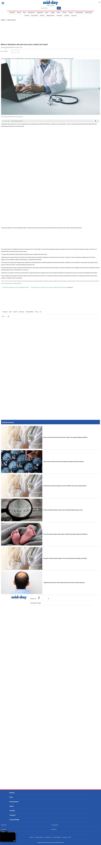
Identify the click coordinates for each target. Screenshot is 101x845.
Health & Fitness (11, 20)
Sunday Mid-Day (79, 12)
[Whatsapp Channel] (11, 54)
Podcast (64, 12)
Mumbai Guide (88, 12)
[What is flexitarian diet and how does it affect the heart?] (7, 837)
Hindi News (3, 825)
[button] (9, 3)
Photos (58, 12)
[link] (3, 831)
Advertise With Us (39, 837)
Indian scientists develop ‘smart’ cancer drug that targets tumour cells (62, 510)
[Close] (16, 832)
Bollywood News (50, 15)
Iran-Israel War (34, 15)
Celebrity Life (40, 12)
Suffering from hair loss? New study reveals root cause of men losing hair (64, 582)
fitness (36, 311)
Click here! (70, 287)
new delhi (15, 311)
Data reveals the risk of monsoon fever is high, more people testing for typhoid (65, 437)
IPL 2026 (27, 15)
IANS (21, 47)
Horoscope (73, 15)
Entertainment (31, 12)
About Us (32, 837)
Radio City (54, 829)
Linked (9, 51)
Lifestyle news (21, 311)
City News (67, 15)
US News (42, 15)
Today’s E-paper (50, 5)
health (10, 311)
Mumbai (19, 12)
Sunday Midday (14, 819)
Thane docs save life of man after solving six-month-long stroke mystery (63, 461)
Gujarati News (55, 825)
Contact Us (65, 837)
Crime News (59, 15)
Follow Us (16, 51)
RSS (70, 837)
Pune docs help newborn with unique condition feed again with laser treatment (65, 534)
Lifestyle (53, 12)
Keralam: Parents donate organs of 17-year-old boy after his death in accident (65, 558)
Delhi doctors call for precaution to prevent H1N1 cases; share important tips (64, 485)
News (24, 12)
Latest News (12, 12)
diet (40, 311)
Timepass (71, 12)
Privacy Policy (48, 837)
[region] (50, 32)
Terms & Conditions (56, 837)
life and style (5, 311)
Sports (46, 12)
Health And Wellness (29, 311)
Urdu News (3, 829)
